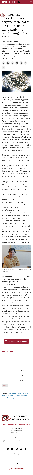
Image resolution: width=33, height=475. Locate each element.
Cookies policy (16, 463)
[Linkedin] (3, 63)
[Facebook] (16, 63)
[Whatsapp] (21, 63)
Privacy (16, 457)
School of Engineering (8, 398)
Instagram (25, 449)
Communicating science (14, 393)
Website (22, 380)
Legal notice (16, 460)
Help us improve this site (17, 468)
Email (21, 375)
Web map (16, 454)
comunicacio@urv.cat (11, 441)
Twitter (8, 449)
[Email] (25, 63)
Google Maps (16, 437)
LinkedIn (21, 449)
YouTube (17, 449)
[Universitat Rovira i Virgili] (16, 418)
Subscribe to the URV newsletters (18, 341)
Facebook (12, 449)
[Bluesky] (12, 63)
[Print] (3, 67)
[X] (8, 63)
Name (22, 370)
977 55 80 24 (24, 441)
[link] (16, 91)
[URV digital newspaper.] (9, 1)
